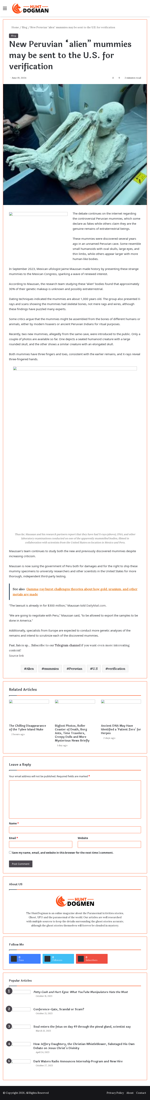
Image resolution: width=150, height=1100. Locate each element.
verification (116, 669)
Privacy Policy (115, 1093)
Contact (141, 1093)
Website (83, 838)
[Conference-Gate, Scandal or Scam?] (19, 1014)
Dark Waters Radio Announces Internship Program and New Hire (78, 1061)
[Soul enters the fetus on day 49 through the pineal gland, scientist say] (19, 1032)
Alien (30, 669)
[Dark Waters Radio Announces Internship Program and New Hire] (19, 1066)
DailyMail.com (96, 605)
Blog (24, 27)
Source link (16, 655)
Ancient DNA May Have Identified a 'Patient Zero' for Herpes (121, 729)
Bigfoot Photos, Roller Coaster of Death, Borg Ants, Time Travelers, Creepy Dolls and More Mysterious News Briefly (72, 733)
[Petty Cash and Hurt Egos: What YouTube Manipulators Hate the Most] (19, 997)
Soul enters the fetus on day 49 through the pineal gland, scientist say (82, 1027)
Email (13, 838)
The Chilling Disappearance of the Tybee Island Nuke (27, 728)
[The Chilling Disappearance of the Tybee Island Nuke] (29, 711)
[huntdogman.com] (30, 8)
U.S (95, 669)
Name (14, 823)
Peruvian (75, 669)
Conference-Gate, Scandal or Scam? (58, 1009)
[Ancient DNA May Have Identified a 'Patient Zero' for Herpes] (121, 711)
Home (15, 27)
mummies (51, 669)
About (130, 1093)
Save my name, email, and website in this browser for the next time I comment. (62, 852)
